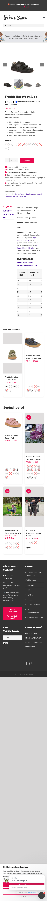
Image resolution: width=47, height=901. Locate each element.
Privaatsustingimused (34, 617)
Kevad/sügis (20, 194)
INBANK (29, 595)
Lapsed (39, 194)
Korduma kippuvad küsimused (33, 573)
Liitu (5, 643)
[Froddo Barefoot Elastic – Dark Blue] (34, 342)
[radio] (7, 144)
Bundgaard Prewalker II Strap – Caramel (34, 533)
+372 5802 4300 (31, 647)
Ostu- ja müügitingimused (33, 611)
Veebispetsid (29, 674)
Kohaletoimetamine (34, 605)
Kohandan (23, 891)
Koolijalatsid (30, 194)
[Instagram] (30, 663)
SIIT (11, 600)
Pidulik (15, 197)
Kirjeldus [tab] (6, 206)
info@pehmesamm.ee (33, 642)
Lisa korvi (27, 160)
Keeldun (23, 897)
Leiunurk (8, 197)
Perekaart (30, 585)
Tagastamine (31, 600)
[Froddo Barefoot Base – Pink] (12, 422)
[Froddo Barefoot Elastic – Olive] (12, 353)
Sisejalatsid (22, 197)
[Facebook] (26, 663)
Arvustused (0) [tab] (6, 216)
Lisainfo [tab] (6, 210)
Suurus (8, 141)
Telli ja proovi (31, 580)
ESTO (28, 590)
